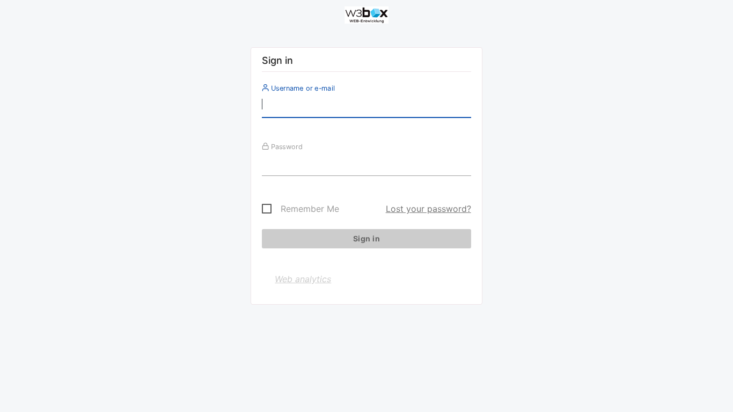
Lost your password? (428, 208)
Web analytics (303, 279)
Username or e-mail (302, 88)
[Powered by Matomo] (366, 17)
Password (286, 146)
